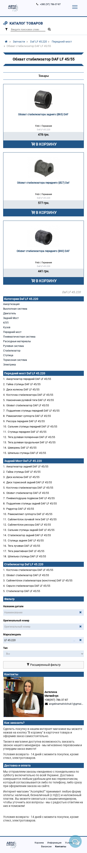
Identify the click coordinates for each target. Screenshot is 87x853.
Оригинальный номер (16, 620)
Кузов (6, 327)
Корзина (39, 842)
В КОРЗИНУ (46, 144)
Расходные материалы (17, 341)
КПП (6, 322)
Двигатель (9, 313)
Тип (5, 648)
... (74, 640)
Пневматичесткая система (19, 336)
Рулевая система (13, 346)
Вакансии (46, 846)
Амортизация (11, 304)
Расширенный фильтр (45, 664)
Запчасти (19, 41)
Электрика (9, 364)
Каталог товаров (26, 23)
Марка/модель (12, 634)
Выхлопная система (15, 308)
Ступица (8, 355)
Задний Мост (11, 318)
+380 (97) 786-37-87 (50, 4)
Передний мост (62, 41)
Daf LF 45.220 (38, 41)
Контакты (60, 846)
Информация (54, 842)
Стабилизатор (11, 350)
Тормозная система (15, 360)
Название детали (13, 606)
